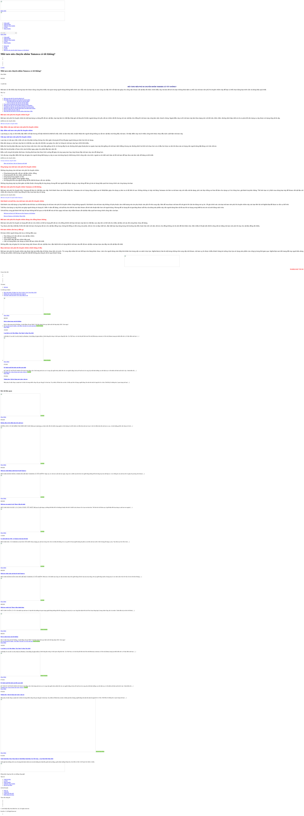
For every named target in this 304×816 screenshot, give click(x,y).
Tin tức (5, 47)
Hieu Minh (6, 315)
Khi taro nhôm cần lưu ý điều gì (12, 109)
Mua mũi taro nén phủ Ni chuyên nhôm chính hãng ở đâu (18, 111)
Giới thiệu (6, 792)
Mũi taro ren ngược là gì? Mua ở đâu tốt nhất (13, 504)
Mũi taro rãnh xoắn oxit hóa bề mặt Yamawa (13, 573)
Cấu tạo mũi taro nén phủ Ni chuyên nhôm (17, 102)
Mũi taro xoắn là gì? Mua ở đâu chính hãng (12, 607)
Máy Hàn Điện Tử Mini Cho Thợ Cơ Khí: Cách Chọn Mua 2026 (20, 292)
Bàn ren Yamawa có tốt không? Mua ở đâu (14, 216)
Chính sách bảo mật (9, 793)
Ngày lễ (6, 790)
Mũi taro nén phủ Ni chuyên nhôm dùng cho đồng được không (19, 108)
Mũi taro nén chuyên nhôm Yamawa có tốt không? (16, 50)
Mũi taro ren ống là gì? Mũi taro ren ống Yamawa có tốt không (19, 213)
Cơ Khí (6, 27)
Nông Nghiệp (7, 28)
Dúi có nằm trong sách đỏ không (12, 321)
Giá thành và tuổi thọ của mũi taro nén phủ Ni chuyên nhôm (19, 107)
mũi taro (6, 287)
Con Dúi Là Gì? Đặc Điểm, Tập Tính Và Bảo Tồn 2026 (19, 333)
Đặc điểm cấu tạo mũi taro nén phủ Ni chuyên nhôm (17, 99)
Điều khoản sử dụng (9, 794)
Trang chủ (6, 46)
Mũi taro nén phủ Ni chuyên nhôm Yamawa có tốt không (18, 105)
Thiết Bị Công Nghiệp (9, 26)
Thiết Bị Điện (7, 24)
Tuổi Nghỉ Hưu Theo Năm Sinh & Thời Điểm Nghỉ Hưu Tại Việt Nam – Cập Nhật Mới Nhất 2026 (27, 758)
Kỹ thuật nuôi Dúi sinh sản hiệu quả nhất (15, 367)
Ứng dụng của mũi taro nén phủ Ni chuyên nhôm (16, 104)
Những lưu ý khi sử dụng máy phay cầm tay (15, 294)
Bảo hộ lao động (100, 751)
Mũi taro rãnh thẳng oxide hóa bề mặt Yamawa (13, 470)
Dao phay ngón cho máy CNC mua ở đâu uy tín (16, 295)
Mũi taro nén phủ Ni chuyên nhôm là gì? (14, 98)
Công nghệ (6, 23)
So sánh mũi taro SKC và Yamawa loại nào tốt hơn (14, 538)
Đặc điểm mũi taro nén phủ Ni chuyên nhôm (18, 101)
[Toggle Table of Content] (2, 95)
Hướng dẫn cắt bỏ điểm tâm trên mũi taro (12, 423)
